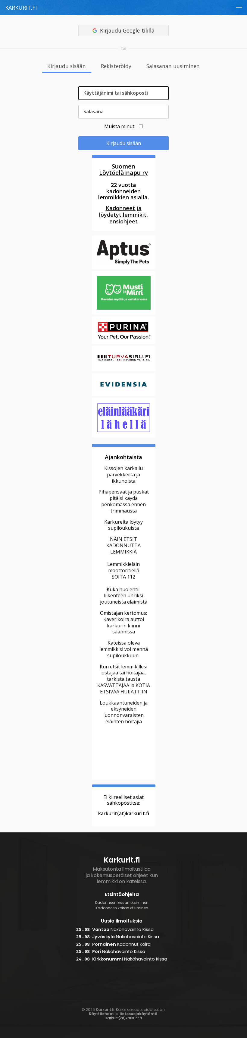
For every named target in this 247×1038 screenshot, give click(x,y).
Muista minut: (119, 126)
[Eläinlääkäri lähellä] (123, 436)
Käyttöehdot (101, 1013)
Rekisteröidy (116, 66)
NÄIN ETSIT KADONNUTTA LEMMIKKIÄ (123, 545)
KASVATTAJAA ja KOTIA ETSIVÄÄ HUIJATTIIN (123, 688)
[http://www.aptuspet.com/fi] (123, 268)
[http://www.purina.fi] (123, 343)
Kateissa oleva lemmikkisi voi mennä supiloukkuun (123, 649)
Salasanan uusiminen (173, 66)
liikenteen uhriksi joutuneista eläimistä (123, 598)
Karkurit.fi (21, 7)
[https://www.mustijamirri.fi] (123, 314)
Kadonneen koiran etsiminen (121, 908)
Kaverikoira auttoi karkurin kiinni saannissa (123, 625)
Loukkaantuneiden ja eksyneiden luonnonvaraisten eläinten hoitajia (124, 712)
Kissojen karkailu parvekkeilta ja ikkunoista (123, 474)
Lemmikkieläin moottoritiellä (123, 567)
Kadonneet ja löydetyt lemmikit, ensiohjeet (123, 214)
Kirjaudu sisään (66, 66)
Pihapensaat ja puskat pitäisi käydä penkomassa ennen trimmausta (123, 501)
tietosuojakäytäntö (138, 1013)
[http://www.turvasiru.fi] (123, 370)
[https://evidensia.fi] (123, 395)
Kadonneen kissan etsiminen (122, 903)
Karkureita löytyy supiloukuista (123, 525)
